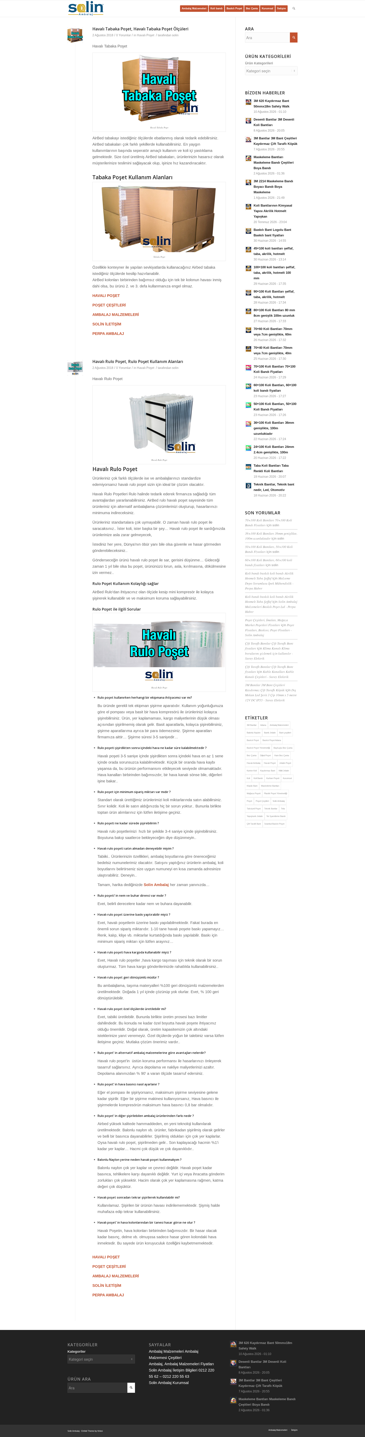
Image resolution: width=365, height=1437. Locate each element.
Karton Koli (252, 770)
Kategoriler (76, 1351)
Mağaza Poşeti (253, 793)
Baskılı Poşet (253, 740)
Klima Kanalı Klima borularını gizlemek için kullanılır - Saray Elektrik (269, 653)
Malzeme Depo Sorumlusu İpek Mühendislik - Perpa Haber (269, 583)
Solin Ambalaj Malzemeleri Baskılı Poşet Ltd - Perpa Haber (271, 606)
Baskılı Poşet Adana (272, 740)
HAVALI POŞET (106, 296)
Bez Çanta (251, 755)
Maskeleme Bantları (270, 786)
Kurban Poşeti (272, 778)
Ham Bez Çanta (281, 755)
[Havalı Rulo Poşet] (75, 368)
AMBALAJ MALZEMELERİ (115, 314)
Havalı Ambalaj (253, 763)
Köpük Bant (252, 786)
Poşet (249, 801)
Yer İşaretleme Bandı (276, 816)
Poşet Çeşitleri (262, 801)
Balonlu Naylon (253, 733)
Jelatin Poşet (285, 763)
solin (175, 35)
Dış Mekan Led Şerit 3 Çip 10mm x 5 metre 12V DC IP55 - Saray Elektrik (271, 695)
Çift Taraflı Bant (254, 824)
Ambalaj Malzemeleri (279, 725)
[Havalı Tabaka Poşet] (75, 35)
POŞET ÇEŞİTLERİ (109, 305)
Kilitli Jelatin (284, 770)
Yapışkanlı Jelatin (255, 816)
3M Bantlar (252, 725)
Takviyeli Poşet (254, 808)
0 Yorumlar (123, 35)
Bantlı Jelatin (270, 733)
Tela (283, 808)
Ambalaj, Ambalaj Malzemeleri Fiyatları (181, 1364)
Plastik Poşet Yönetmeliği (275, 793)
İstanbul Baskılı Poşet (274, 824)
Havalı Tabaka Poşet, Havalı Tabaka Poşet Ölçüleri (140, 29)
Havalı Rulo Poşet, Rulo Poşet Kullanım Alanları (137, 361)
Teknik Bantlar (270, 808)
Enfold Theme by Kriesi (92, 1431)
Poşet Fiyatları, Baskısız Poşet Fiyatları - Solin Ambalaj (269, 630)
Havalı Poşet (145, 35)
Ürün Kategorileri (259, 63)
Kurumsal (287, 778)
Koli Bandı (258, 778)
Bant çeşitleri (285, 733)
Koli (248, 778)
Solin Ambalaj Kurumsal (169, 1383)
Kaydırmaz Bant (267, 770)
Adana (263, 725)
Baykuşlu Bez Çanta (283, 748)
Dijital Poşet (265, 755)
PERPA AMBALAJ (108, 333)
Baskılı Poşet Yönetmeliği (258, 748)
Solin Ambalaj (156, 885)
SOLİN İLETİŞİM (106, 324)
